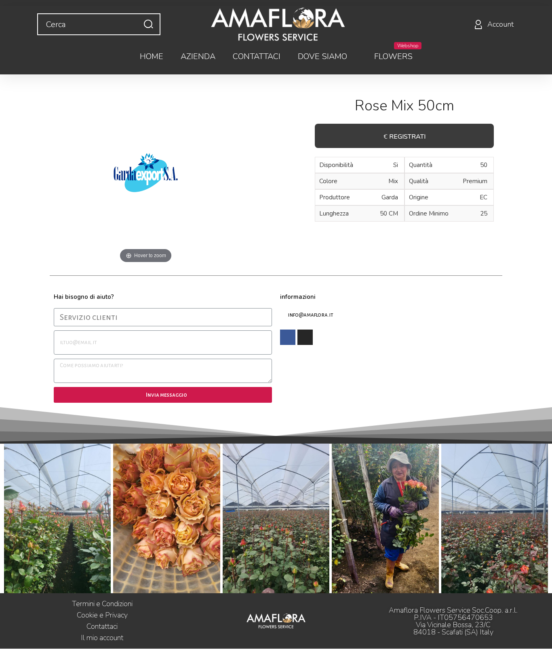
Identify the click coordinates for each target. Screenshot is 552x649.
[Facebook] (287, 337)
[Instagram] (305, 337)
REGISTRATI (407, 136)
